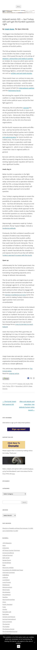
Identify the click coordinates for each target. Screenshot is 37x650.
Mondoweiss (6, 592)
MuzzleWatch (6, 595)
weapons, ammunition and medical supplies (17, 59)
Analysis (20, 384)
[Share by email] (34, 378)
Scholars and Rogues (8, 617)
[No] (34, 642)
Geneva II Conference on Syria (15, 295)
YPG (12, 386)
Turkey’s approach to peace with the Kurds (17, 255)
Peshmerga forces (14, 90)
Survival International (9, 619)
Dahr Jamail (5, 558)
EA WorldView (6, 563)
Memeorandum (7, 587)
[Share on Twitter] (31, 378)
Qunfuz (4, 609)
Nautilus (5, 597)
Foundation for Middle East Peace (12, 570)
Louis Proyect (6, 582)
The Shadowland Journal (9, 631)
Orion (4, 602)
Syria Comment (7, 622)
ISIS (24, 384)
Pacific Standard (7, 604)
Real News (5, 614)
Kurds (28, 384)
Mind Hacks (6, 590)
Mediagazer (6, 585)
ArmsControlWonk (8, 553)
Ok (18, 646)
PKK (31, 384)
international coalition (26, 88)
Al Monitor (5, 548)
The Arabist (5, 626)
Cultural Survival (7, 555)
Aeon (4, 545)
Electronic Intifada (7, 567)
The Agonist (6, 624)
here (13, 474)
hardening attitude (9, 228)
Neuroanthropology (8, 599)
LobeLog (5, 577)
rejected (26, 108)
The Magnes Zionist (8, 629)
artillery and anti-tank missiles (21, 73)
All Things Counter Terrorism (11, 550)
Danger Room (6, 560)
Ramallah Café (6, 612)
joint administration (9, 137)
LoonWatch (6, 580)
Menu (18, 6)
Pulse (4, 607)
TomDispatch (6, 634)
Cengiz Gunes (9, 29)
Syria (3, 386)
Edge (3, 565)
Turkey (8, 386)
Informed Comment (8, 572)
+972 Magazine (7, 543)
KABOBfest (5, 575)
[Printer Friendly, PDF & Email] (5, 378)
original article (14, 373)
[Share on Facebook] (28, 378)
